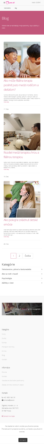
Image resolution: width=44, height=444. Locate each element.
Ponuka (4, 372)
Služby (4, 338)
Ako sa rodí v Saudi (10, 274)
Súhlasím (23, 440)
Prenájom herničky (8, 347)
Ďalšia (28, 255)
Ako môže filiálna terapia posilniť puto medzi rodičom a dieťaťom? (21, 85)
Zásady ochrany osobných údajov (13, 385)
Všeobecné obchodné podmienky (13, 381)
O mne (4, 351)
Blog (3, 355)
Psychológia (7, 278)
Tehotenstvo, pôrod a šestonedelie (16, 269)
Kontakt (4, 359)
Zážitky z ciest (8, 283)
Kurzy (4, 334)
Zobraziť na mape (9, 416)
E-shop (4, 343)
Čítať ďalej (6, 102)
